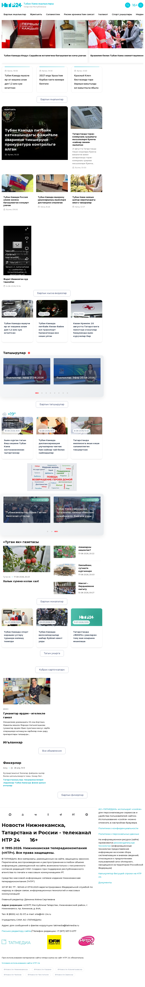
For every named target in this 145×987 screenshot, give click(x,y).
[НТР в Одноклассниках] (48, 814)
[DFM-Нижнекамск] (54, 942)
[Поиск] (127, 5)
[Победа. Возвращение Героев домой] (52, 476)
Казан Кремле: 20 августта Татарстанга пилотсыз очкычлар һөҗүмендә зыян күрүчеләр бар (86, 329)
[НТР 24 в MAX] (10, 814)
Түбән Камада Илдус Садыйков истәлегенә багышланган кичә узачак (45, 55)
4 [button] (50, 392)
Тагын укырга (52, 653)
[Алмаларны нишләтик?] (65, 552)
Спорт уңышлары (122, 14)
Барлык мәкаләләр (51, 601)
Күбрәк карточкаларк (52, 669)
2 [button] (41, 392)
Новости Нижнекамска (16, 969)
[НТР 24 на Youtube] (23, 814)
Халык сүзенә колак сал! (21, 581)
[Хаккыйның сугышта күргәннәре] (65, 570)
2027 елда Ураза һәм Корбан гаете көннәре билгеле (51, 79)
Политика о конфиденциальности (118, 828)
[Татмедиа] (16, 942)
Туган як (6, 577)
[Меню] (140, 5)
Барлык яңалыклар (15, 14)
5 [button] (54, 392)
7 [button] (62, 392)
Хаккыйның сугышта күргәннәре (85, 568)
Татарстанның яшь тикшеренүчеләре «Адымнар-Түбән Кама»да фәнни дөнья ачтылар (24, 783)
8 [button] (67, 392)
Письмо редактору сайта (16, 931)
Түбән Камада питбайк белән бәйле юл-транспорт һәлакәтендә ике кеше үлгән (51, 329)
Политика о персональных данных (118, 834)
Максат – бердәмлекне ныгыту (86, 586)
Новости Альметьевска (70, 969)
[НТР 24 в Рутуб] (73, 814)
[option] (15, 14)
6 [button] (58, 392)
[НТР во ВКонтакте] (35, 814)
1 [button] (36, 392)
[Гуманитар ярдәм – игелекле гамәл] (26, 691)
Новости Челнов (13, 974)
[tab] (69, 44)
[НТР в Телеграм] (60, 814)
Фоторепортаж (39, 500)
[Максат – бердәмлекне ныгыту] (65, 588)
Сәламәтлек (53, 14)
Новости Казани (43, 969)
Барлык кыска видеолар (52, 293)
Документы (105, 882)
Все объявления (52, 750)
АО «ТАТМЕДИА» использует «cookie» (120, 809)
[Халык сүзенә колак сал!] (26, 559)
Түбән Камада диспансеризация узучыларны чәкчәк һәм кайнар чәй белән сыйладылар (52, 446)
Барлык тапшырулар (52, 404)
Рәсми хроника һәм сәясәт (79, 14)
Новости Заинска (64, 974)
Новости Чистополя (39, 974)
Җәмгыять (36, 14)
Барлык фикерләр (72, 795)
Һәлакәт (103, 14)
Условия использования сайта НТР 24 (21, 963)
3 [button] (45, 392)
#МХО (5, 709)
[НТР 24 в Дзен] (86, 814)
